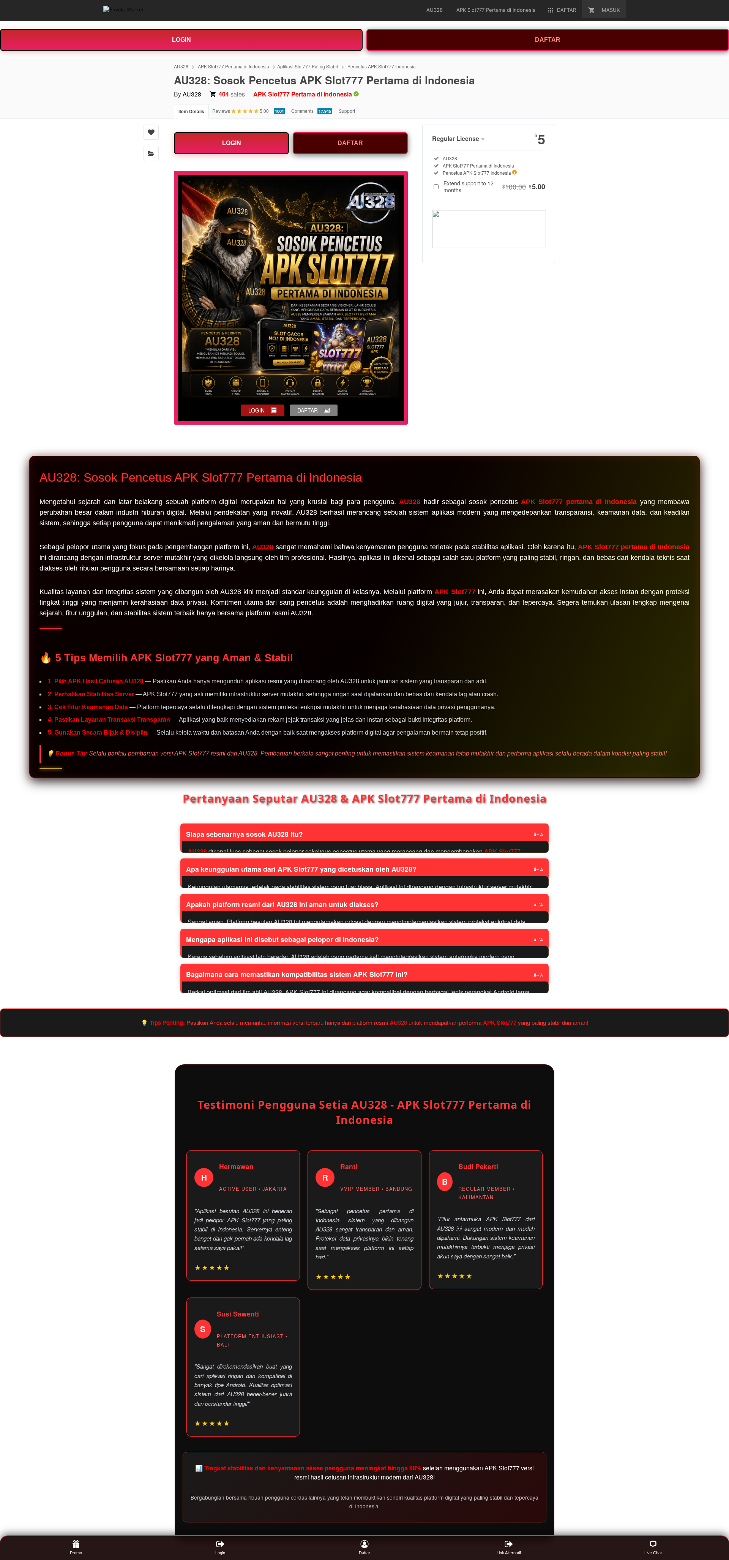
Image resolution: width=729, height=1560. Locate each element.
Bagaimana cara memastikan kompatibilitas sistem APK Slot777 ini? (297, 974)
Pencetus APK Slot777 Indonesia (381, 66)
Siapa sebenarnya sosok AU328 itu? (244, 834)
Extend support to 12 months (494, 186)
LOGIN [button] (256, 410)
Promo (76, 1553)
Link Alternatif (509, 1553)
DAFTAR (547, 39)
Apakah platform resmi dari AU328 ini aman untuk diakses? (282, 904)
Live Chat (653, 1553)
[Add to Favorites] (151, 132)
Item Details (191, 111)
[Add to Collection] (151, 153)
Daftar (364, 1553)
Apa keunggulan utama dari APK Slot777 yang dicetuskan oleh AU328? (301, 869)
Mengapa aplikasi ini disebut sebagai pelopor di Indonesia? (282, 939)
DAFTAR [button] (307, 410)
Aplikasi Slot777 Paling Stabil (307, 66)
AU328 (181, 66)
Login (220, 1553)
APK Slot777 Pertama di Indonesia (233, 66)
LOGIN (181, 39)
